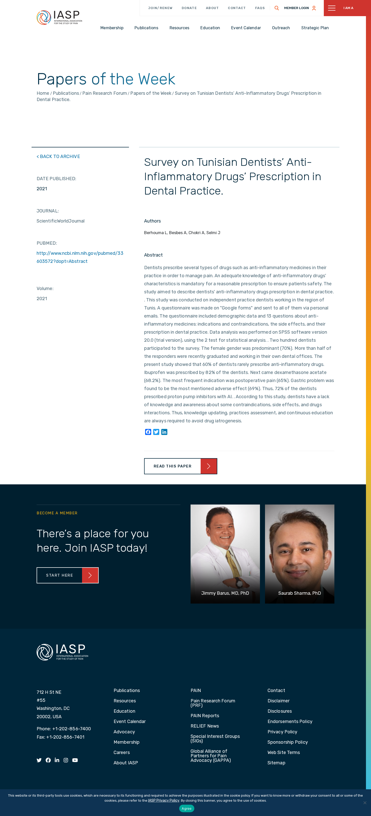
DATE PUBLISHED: (56, 178)
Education (124, 711)
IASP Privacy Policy (163, 800)
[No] (364, 802)
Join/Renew (160, 8)
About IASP (126, 763)
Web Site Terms (284, 752)
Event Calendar (130, 721)
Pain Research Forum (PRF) (213, 703)
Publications (127, 690)
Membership (127, 742)
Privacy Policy (282, 732)
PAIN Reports (205, 715)
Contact (237, 8)
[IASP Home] (59, 17)
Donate (189, 8)
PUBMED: (47, 243)
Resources (125, 701)
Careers (122, 752)
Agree (187, 808)
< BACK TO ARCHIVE (58, 156)
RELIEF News (205, 726)
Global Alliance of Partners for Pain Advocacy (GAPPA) (211, 756)
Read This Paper (173, 466)
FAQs (260, 8)
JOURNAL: (48, 211)
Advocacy (124, 732)
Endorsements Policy (290, 721)
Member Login (296, 8)
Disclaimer (278, 701)
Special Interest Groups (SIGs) (215, 739)
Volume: (45, 288)
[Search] (277, 8)
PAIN (196, 690)
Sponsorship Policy (288, 742)
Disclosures (280, 711)
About (212, 8)
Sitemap (276, 763)
